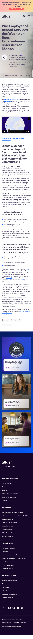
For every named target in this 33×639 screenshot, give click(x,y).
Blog (3, 601)
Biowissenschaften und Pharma (11, 555)
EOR (28, 269)
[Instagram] (22, 608)
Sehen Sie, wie (15, 9)
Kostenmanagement (8, 536)
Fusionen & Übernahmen (9, 522)
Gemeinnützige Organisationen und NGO (14, 558)
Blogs (15, 75)
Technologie (5, 551)
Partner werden (6, 483)
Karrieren (5, 487)
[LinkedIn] (9, 608)
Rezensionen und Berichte (10, 493)
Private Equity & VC (8, 565)
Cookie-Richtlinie (6, 622)
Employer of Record (25, 75)
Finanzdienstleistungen (9, 548)
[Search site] (24, 16)
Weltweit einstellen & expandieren (12, 512)
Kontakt (4, 500)
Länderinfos (5, 587)
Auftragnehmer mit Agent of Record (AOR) (15, 516)
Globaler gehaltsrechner (9, 580)
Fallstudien (5, 591)
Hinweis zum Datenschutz (20, 622)
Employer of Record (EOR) (12, 99)
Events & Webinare (8, 597)
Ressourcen (8, 75)
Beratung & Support (8, 519)
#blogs (9, 325)
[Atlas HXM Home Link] (7, 16)
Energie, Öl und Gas (8, 562)
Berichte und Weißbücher (9, 594)
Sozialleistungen (7, 529)
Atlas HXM (9, 278)
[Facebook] (18, 608)
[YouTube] (13, 608)
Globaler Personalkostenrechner (12, 584)
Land (22, 279)
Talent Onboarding (8, 533)
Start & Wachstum (7, 568)
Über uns (4, 490)
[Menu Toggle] (29, 16)
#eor (4, 325)
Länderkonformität (8, 526)
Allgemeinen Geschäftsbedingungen (11, 626)
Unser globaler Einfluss (9, 497)
